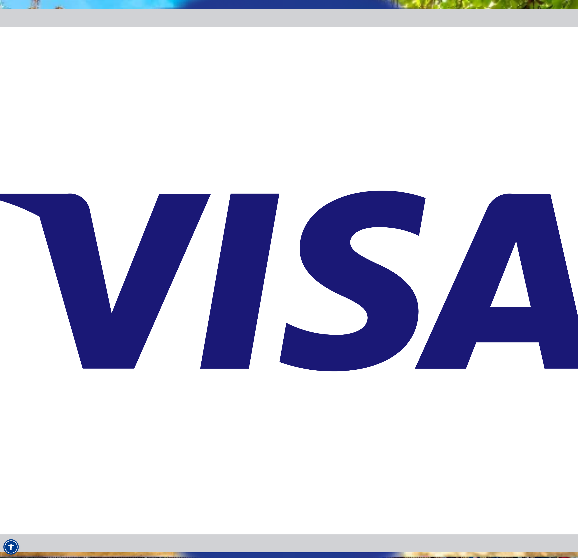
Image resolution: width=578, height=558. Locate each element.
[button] (11, 546)
